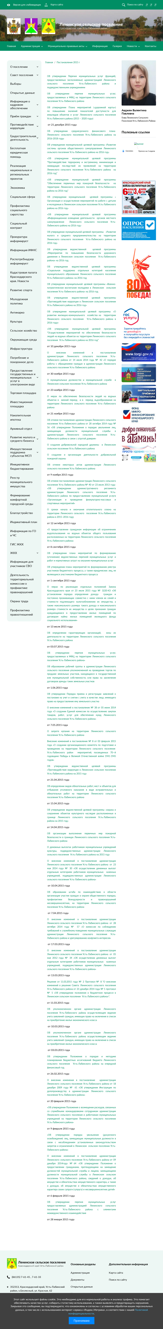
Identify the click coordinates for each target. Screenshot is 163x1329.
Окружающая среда (23, 339)
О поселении (19, 66)
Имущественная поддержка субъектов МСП (21, 452)
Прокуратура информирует (19, 239)
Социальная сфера (22, 196)
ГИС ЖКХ (17, 544)
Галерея (117, 45)
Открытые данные (22, 92)
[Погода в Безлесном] (139, 147)
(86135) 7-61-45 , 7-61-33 (26, 1276)
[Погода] (127, 151)
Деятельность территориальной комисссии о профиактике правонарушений (22, 583)
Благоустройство (21, 513)
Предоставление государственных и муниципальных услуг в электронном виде (22, 377)
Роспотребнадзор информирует (22, 261)
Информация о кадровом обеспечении (20, 105)
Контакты (150, 45)
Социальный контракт (18, 225)
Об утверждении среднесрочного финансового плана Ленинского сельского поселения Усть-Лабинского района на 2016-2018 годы (81, 135)
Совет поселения (21, 75)
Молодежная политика (19, 301)
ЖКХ (13, 553)
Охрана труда (19, 601)
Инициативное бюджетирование (22, 466)
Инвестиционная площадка (21, 404)
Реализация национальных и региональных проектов (21, 172)
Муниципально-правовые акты (66, 45)
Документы (77, 1279)
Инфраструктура (21, 348)
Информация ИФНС (23, 250)
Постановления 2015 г (68, 62)
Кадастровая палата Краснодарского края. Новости (23, 277)
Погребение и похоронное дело (21, 360)
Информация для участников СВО (21, 564)
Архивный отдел (21, 428)
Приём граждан (20, 116)
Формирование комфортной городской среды (21, 499)
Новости (132, 45)
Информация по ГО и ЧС (23, 533)
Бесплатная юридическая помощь (19, 152)
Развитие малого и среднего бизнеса (22, 438)
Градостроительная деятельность (23, 137)
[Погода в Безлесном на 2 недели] (146, 151)
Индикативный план (23, 522)
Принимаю (82, 1320)
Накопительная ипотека (20, 417)
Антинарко (17, 312)
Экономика (17, 187)
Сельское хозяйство (23, 330)
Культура (16, 321)
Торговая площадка (23, 393)
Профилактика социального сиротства (20, 210)
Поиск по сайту (118, 1279)
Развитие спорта (21, 290)
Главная (11, 45)
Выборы (15, 83)
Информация (100, 45)
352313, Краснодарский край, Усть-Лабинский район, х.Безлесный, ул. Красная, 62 (37, 1288)
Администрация (31, 45)
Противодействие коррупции (22, 126)
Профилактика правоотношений (21, 612)
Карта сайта (116, 1272)
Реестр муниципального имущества (21, 482)
